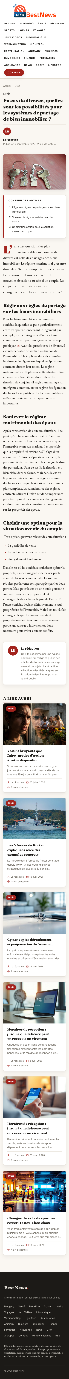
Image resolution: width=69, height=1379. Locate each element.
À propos (54, 65)
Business (51, 51)
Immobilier (12, 58)
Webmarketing (15, 44)
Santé (42, 23)
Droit (40, 65)
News (28, 65)
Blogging (27, 23)
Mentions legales (41, 1335)
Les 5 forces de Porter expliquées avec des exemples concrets (25, 849)
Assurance (12, 65)
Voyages (39, 30)
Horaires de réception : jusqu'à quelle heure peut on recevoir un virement (28, 1034)
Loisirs (24, 30)
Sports (9, 30)
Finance (30, 58)
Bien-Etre (57, 23)
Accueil (10, 23)
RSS (57, 1335)
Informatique (36, 37)
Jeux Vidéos (13, 37)
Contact (14, 72)
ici (18, 346)
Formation (47, 58)
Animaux (34, 51)
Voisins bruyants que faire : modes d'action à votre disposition (25, 755)
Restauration (14, 51)
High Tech (37, 44)
